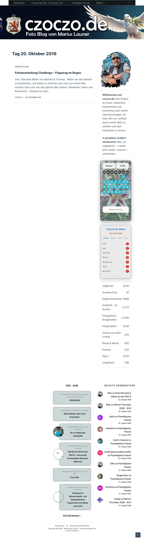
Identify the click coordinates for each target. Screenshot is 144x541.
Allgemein (107, 286)
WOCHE (106, 238)
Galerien (19, 3)
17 (104, 192)
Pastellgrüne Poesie (121, 443)
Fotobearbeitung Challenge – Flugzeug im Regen (48, 72)
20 (116, 192)
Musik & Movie (110, 343)
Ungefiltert (108, 362)
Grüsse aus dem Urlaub (111, 334)
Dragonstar (107, 262)
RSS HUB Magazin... (72, 515)
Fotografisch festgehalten (109, 317)
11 (108, 187)
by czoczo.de (115, 216)
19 (112, 192)
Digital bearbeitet (112, 298)
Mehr (99, 3)
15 (123, 187)
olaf (104, 248)
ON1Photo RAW (22, 67)
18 (108, 192)
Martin (105, 257)
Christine (106, 253)
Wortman (106, 271)
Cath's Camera (120, 440)
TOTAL (126, 238)
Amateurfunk (81, 3)
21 (120, 192)
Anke (105, 267)
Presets (106, 349)
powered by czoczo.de (47, 3)
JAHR (120, 238)
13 (116, 187)
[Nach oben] (137, 534)
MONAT (113, 238)
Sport (105, 356)
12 (112, 187)
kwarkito (110, 428)
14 (120, 187)
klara (112, 416)
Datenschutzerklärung (79, 526)
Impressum (60, 526)
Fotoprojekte (109, 326)
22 (123, 192)
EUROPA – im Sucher (109, 307)
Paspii (117, 499)
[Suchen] (129, 3)
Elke (104, 244)
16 (127, 187)
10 (104, 187)
